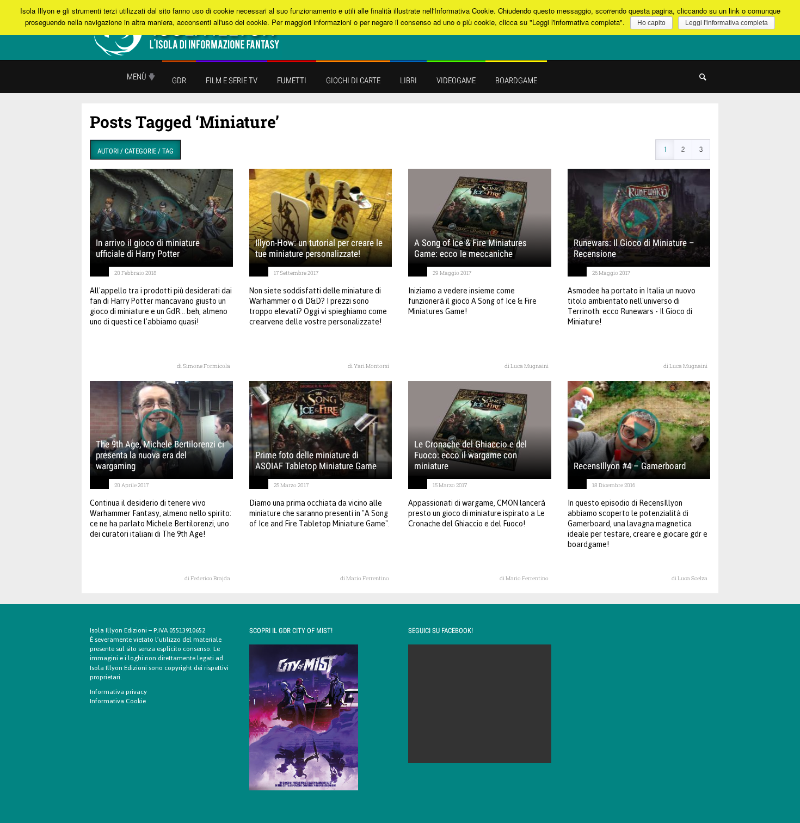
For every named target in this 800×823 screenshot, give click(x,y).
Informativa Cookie (118, 701)
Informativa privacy (118, 692)
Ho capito (651, 23)
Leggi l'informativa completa (726, 23)
